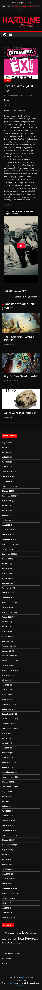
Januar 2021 (6, 767)
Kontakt (5, 963)
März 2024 (6, 583)
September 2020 (8, 787)
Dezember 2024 (8, 539)
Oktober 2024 (7, 549)
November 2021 (8, 719)
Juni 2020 (5, 801)
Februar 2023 (7, 646)
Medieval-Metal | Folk (9, 939)
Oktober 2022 (7, 665)
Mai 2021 (5, 748)
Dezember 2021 (8, 714)
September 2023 (8, 612)
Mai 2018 (5, 908)
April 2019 (6, 869)
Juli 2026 (5, 447)
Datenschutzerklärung (11, 953)
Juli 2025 (5, 505)
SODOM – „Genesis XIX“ (15, 291)
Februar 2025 (7, 530)
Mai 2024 (5, 573)
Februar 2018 (7, 917)
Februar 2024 (7, 588)
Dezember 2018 (8, 888)
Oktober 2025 (7, 491)
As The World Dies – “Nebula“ (20, 412)
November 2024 (8, 544)
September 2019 (8, 845)
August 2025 (7, 501)
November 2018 (8, 893)
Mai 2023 (5, 631)
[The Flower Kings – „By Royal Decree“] (21, 315)
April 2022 (6, 694)
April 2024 (6, 578)
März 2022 (6, 699)
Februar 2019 (7, 879)
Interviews (8, 932)
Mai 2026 (5, 457)
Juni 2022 (5, 685)
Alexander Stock (26, 96)
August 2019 (7, 850)
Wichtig (18, 943)
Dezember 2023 (8, 598)
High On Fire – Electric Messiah (20, 376)
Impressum (6, 958)
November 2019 (8, 835)
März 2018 (6, 913)
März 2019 (6, 874)
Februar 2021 (7, 762)
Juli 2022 (5, 680)
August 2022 (7, 675)
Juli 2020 (5, 796)
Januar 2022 (6, 709)
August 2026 (7, 442)
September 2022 (8, 670)
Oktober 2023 (7, 607)
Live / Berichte (33, 933)
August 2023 (7, 617)
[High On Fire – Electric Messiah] (21, 354)
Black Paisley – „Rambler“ (26, 297)
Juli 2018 (5, 903)
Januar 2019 (6, 884)
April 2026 (6, 462)
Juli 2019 (5, 854)
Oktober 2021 (7, 724)
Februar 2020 (7, 820)
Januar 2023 (6, 651)
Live (25, 932)
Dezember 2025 (8, 481)
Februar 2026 (7, 472)
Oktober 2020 (7, 782)
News (21, 938)
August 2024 (7, 559)
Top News (11, 943)
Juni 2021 (5, 743)
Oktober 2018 (7, 898)
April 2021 (6, 753)
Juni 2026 (5, 452)
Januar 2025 (6, 534)
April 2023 (6, 636)
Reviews (7, 81)
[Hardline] (4, 34)
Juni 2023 (5, 627)
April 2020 (6, 811)
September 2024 (8, 554)
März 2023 (6, 641)
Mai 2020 (5, 806)
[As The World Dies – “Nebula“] (21, 391)
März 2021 (6, 758)
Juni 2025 (5, 510)
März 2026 (6, 467)
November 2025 (8, 486)
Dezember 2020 (8, 772)
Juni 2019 (5, 859)
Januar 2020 (6, 825)
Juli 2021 (5, 738)
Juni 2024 (5, 568)
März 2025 (6, 525)
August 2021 (7, 733)
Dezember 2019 (8, 830)
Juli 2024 (5, 564)
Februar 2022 (7, 704)
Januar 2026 (6, 476)
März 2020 (6, 816)
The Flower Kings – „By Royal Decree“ (19, 338)
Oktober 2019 (7, 840)
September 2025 (8, 496)
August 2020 (7, 791)
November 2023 (8, 602)
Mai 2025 (5, 515)
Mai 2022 (5, 690)
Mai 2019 (5, 864)
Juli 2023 (5, 622)
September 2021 (8, 728)
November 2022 (8, 661)
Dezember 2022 (8, 656)
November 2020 (8, 777)
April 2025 (6, 520)
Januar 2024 (6, 593)
